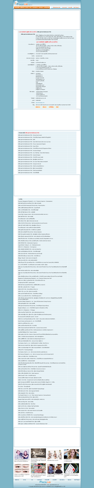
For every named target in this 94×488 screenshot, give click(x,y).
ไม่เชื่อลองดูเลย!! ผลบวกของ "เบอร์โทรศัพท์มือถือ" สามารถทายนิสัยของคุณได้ (71, 475)
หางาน (27, 7)
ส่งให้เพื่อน (51, 107)
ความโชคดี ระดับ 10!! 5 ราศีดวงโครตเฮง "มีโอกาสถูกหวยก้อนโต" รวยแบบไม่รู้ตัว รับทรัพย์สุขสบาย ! (38, 475)
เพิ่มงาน (44, 107)
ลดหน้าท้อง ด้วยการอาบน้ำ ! (53, 460)
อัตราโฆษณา (76, 7)
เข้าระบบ (41, 7)
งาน (30, 7)
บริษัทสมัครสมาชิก (56, 7)
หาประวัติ (70, 7)
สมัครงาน (22, 7)
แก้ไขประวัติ (46, 7)
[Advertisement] (25, 20)
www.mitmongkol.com (40, 102)
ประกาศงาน (64, 7)
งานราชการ (35, 7)
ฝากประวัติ (17, 7)
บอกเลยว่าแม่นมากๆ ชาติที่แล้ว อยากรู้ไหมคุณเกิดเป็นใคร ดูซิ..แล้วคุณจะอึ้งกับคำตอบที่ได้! (38, 460)
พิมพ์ (57, 107)
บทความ (69, 479)
